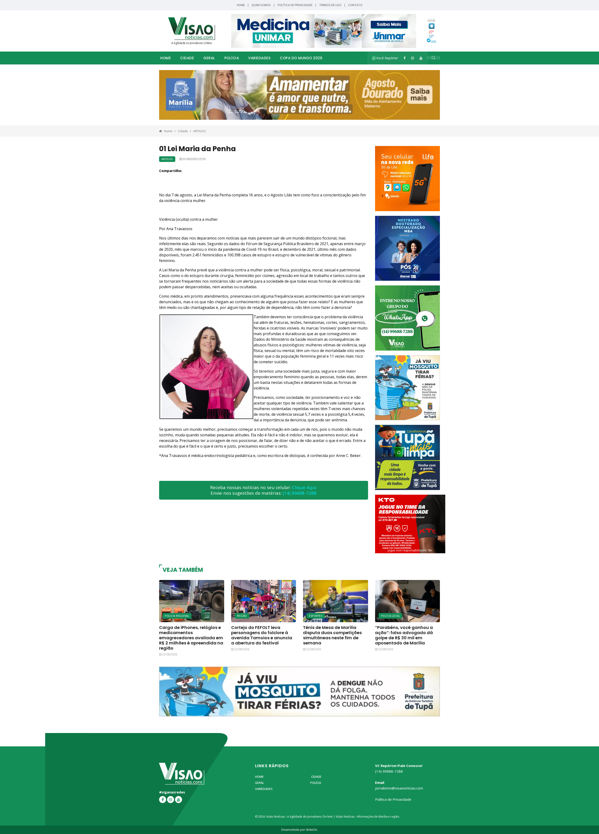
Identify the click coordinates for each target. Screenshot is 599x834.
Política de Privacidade (295, 5)
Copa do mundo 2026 (301, 58)
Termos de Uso (330, 5)
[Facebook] (404, 58)
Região (242, 615)
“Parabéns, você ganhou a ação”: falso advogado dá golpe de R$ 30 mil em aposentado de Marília (404, 635)
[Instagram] (412, 58)
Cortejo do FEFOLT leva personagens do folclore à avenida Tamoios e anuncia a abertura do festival (261, 635)
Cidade (187, 58)
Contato (355, 5)
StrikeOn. (312, 830)
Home (241, 5)
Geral (209, 58)
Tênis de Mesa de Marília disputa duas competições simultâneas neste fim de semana (332, 635)
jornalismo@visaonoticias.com (399, 788)
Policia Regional (177, 615)
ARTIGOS (199, 131)
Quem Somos (261, 5)
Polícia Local (390, 615)
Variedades (259, 58)
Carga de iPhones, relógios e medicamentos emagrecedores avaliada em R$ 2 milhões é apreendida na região (191, 638)
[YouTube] (421, 58)
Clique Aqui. (304, 487)
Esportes (315, 615)
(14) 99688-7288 (299, 493)
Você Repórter (386, 58)
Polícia (231, 58)
